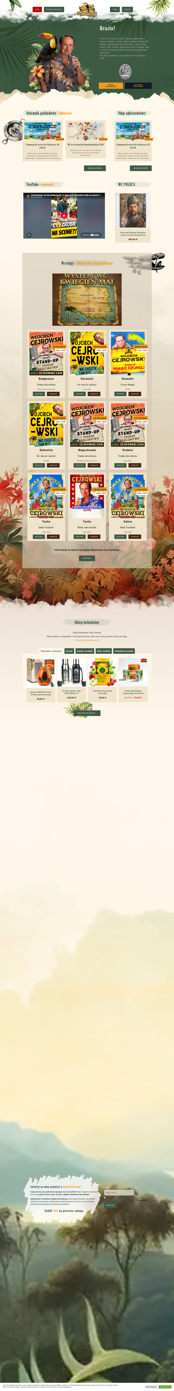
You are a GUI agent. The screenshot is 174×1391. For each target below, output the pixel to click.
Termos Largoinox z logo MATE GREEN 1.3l (71, 692)
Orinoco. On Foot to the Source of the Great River (132, 233)
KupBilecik (53, 394)
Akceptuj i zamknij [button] (165, 1387)
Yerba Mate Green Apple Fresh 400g (102, 692)
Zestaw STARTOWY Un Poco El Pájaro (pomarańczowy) (40, 693)
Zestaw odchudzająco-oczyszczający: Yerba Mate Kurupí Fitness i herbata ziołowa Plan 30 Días (133, 692)
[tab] (51, 651)
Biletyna (38, 394)
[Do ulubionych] (148, 228)
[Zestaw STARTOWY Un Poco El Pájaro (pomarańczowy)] (40, 673)
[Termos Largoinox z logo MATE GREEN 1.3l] (71, 672)
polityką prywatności (142, 1200)
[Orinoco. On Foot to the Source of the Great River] (133, 210)
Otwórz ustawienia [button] (151, 1387)
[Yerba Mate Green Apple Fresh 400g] (102, 672)
